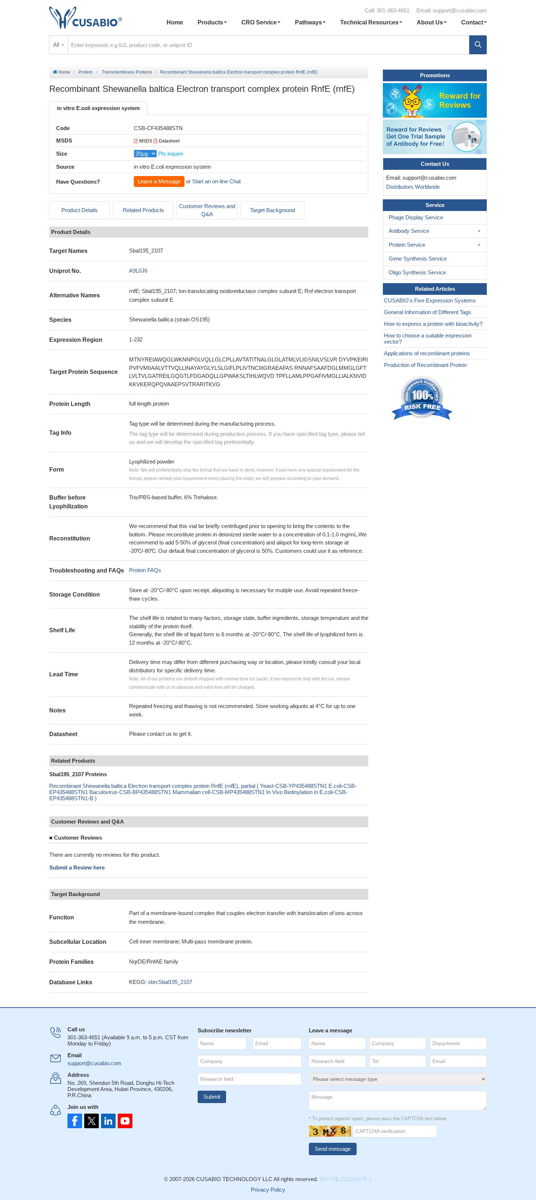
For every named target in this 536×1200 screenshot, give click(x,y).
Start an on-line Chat (216, 181)
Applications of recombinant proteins (427, 353)
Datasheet (169, 141)
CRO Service (259, 22)
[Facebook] (74, 1121)
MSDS (145, 141)
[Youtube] (123, 1121)
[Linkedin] (107, 1121)
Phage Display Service (416, 217)
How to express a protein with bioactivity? (433, 324)
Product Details (79, 210)
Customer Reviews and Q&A (207, 210)
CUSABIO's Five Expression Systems (430, 300)
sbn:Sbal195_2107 (170, 982)
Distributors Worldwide (411, 187)
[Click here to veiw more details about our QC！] (423, 398)
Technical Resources (369, 22)
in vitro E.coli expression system (98, 108)
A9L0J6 (138, 270)
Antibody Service (409, 231)
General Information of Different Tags (427, 312)
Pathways (308, 22)
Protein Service (407, 245)
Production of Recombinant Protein (425, 365)
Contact (472, 22)
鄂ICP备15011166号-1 (345, 1179)
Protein (85, 72)
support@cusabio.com (460, 10)
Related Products (143, 210)
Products (210, 22)
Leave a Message (159, 181)
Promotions (435, 75)
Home (175, 22)
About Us (430, 22)
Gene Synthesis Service (418, 258)
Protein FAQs (145, 570)
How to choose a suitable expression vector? (427, 338)
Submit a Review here (77, 867)
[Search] (478, 44)
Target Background (272, 210)
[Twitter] (90, 1121)
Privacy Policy (268, 1190)
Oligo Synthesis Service (417, 272)
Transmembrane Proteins (127, 72)
